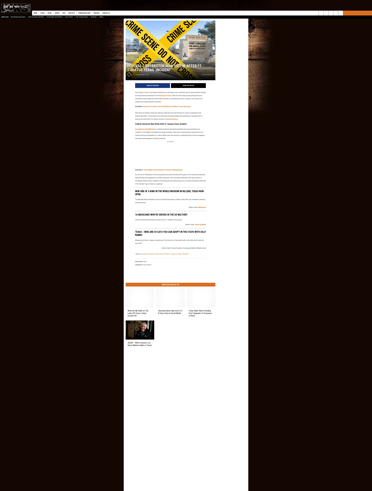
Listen (42, 13)
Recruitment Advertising (54, 17)
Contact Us (106, 13)
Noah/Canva (202, 207)
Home (35, 13)
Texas (146, 92)
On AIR (50, 13)
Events (57, 13)
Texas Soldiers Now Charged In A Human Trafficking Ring (162, 170)
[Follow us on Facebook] (331, 13)
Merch (101, 17)
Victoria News (147, 265)
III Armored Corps (165, 95)
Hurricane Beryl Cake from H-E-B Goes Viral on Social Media (170, 311)
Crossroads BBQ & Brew (17, 17)
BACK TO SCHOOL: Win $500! (36, 17)
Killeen (161, 99)
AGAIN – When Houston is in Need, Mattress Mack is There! (140, 343)
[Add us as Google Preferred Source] (326, 13)
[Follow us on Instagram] (335, 13)
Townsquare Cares (84, 13)
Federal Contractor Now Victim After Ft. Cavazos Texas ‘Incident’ (165, 254)
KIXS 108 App (69, 17)
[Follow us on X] (340, 13)
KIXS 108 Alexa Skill (82, 17)
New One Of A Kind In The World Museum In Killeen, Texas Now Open (166, 106)
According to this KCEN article (145, 129)
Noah (133, 74)
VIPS (64, 13)
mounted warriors (171, 119)
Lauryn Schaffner (200, 224)
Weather (93, 17)
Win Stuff (71, 13)
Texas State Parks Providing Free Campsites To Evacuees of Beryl (200, 313)
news (145, 261)
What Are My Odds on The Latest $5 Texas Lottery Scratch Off (138, 313)
